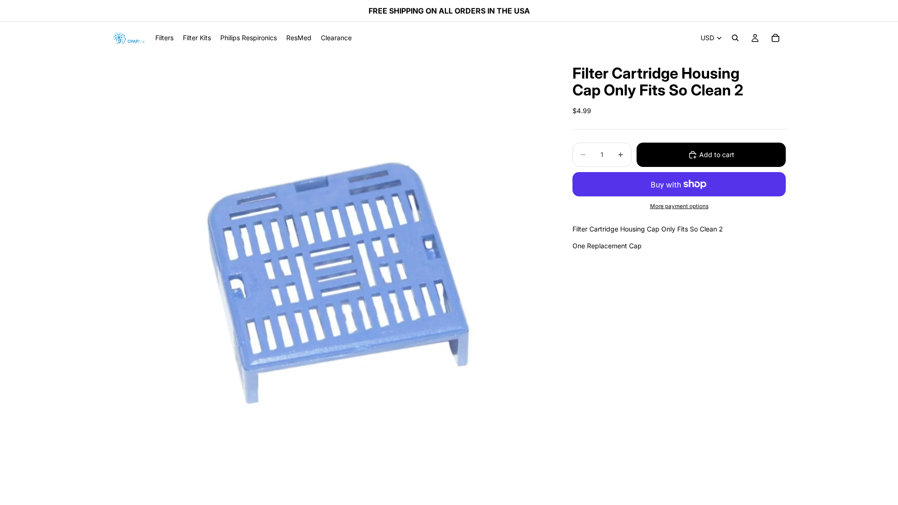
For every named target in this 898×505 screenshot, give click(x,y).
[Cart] (775, 38)
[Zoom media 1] (331, 272)
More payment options (679, 206)
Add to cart (716, 155)
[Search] (735, 38)
